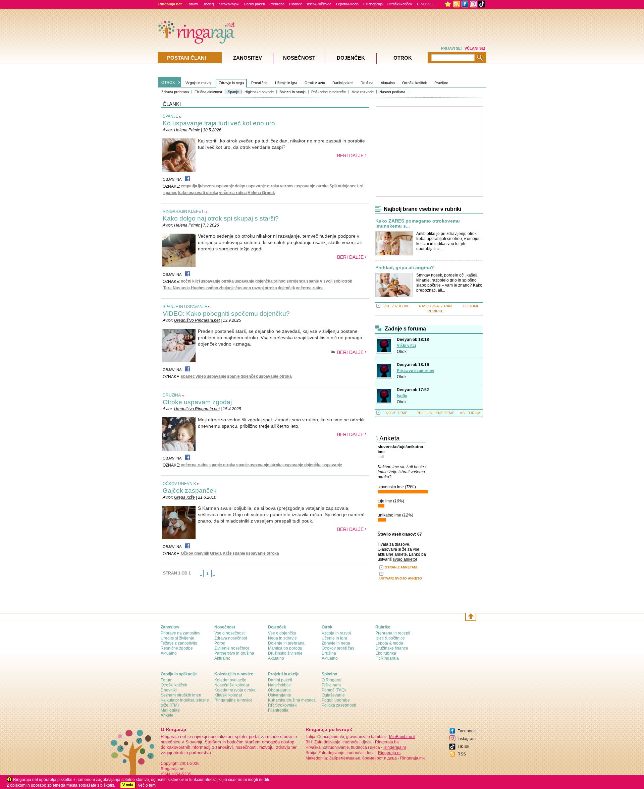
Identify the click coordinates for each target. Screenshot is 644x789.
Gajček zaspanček (190, 490)
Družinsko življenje (285, 653)
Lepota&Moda (347, 4)
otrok (347, 281)
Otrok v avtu (315, 83)
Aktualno (388, 83)
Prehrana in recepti (392, 633)
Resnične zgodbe (177, 648)
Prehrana (276, 4)
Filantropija (278, 710)
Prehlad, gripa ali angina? (404, 267)
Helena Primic (187, 130)
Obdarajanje (279, 690)
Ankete (167, 715)
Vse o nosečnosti (230, 633)
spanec (170, 192)
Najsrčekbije (279, 685)
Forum (166, 680)
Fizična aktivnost (208, 92)
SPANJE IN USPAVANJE (185, 306)
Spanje (233, 92)
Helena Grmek (261, 192)
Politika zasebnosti (339, 705)
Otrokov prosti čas (338, 648)
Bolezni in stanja (292, 92)
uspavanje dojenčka (253, 281)
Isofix (402, 395)
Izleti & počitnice (390, 638)
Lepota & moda (389, 643)
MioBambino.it (402, 736)
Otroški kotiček (399, 4)
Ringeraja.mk (412, 758)
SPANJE (170, 116)
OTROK (168, 82)
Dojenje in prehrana (286, 643)
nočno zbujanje (220, 288)
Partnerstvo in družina (234, 653)
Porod (219, 643)
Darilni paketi (254, 4)
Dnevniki (169, 690)
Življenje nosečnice (232, 648)
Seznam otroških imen (181, 695)
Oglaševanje (333, 695)
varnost (287, 186)
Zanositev (247, 58)
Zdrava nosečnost (230, 638)
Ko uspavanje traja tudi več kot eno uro (219, 123)
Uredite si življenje (177, 638)
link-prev (201, 575)
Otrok (402, 351)
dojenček (286, 288)
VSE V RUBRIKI (396, 306)
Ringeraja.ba (387, 742)
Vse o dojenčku (282, 633)
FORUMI (470, 306)
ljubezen (206, 186)
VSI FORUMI (470, 413)
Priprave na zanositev (180, 633)
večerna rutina (233, 192)
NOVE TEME (396, 413)
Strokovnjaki (229, 4)
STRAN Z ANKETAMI (401, 567)
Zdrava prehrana (175, 92)
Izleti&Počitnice (319, 4)
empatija (189, 186)
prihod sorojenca (289, 281)
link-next (214, 575)
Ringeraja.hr (394, 747)
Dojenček (351, 58)
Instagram (467, 738)
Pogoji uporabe (336, 700)
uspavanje (224, 186)
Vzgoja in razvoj (198, 83)
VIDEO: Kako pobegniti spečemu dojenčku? (226, 313)
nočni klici (190, 281)
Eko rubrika (385, 653)
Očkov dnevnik (195, 553)
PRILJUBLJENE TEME (435, 413)
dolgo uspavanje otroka (257, 186)
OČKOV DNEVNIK (179, 483)
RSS (462, 754)
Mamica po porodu (285, 648)
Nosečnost (299, 58)
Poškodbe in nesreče (328, 92)
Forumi (192, 4)
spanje (233, 376)
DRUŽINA (172, 395)
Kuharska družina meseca (292, 700)
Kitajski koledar (228, 695)
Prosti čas (259, 83)
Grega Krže (184, 497)
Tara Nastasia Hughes (184, 288)
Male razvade (363, 92)
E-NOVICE (426, 4)
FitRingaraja (373, 4)
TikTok (463, 746)
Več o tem (147, 785)
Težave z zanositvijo (179, 643)
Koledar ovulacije (230, 680)
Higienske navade (259, 92)
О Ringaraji (332, 680)
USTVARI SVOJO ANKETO (400, 578)
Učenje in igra (286, 83)
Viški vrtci (406, 345)
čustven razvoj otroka (256, 288)
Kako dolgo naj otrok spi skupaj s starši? (221, 218)
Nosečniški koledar (231, 685)
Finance (295, 4)
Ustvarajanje (279, 695)
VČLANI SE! (475, 48)
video (201, 376)
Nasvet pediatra (392, 92)
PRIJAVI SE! (451, 48)
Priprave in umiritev (415, 370)
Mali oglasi (170, 710)
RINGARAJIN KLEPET (183, 211)
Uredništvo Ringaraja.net (197, 320)
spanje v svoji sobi (323, 281)
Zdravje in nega (231, 83)
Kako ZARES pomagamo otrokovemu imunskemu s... (417, 224)
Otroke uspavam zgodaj (197, 402)
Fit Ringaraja (387, 658)
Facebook (467, 731)
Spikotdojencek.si (346, 186)
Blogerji (208, 4)
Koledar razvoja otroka (235, 690)
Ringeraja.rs (389, 752)
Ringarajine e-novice (233, 700)
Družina (367, 83)
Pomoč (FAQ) (334, 690)
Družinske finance (391, 648)
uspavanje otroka (312, 186)
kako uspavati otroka (198, 192)
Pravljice (441, 83)
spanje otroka (222, 465)
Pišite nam (331, 685)
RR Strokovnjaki (283, 705)
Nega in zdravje (282, 638)
